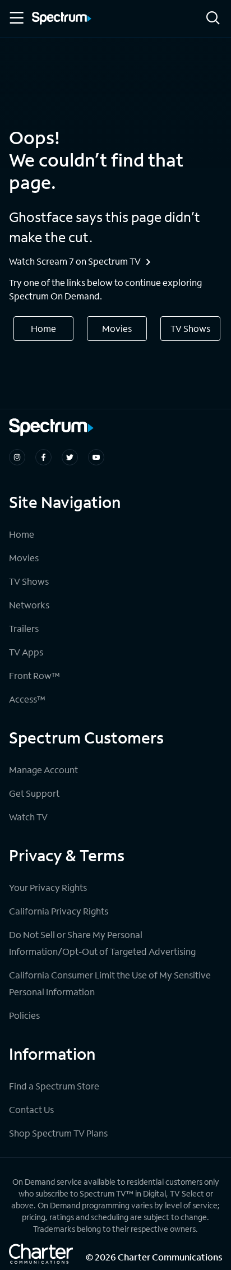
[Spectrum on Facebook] (43, 457)
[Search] (213, 19)
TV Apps (26, 652)
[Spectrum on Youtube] (96, 457)
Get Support (34, 793)
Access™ (27, 699)
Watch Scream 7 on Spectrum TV (75, 261)
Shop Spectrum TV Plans (58, 1133)
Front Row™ (34, 675)
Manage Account (43, 769)
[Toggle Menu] (15, 18)
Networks (29, 605)
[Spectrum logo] (61, 19)
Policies (24, 1015)
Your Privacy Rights (48, 887)
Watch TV (28, 817)
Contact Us (31, 1109)
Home (43, 328)
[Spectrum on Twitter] (70, 457)
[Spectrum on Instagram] (17, 457)
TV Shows (190, 328)
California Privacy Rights (58, 911)
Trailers (24, 628)
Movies (117, 328)
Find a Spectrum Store (54, 1086)
